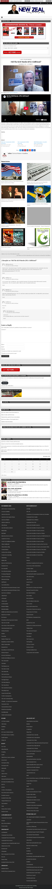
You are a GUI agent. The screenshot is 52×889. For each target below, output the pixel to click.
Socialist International (31, 859)
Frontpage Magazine (6, 574)
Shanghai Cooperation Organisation (34, 805)
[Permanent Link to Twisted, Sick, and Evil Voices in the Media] (4, 497)
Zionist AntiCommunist (6, 714)
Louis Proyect (29, 582)
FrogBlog (3, 751)
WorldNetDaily (4, 712)
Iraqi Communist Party (31, 761)
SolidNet (28, 861)
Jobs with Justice (30, 576)
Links (27, 786)
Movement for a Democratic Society (34, 587)
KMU (27, 775)
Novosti (3, 856)
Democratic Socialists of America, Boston (35, 530)
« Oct (2, 475)
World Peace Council (30, 875)
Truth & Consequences (6, 695)
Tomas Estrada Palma (6, 693)
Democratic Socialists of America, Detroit (35, 538)
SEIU (27, 620)
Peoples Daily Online (31, 794)
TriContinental (29, 864)
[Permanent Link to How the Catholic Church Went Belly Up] (4, 484)
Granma (3, 820)
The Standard (4, 803)
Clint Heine (3, 723)
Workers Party (4, 811)
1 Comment (16, 490)
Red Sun (28, 848)
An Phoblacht (4, 832)
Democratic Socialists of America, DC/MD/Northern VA (38, 535)
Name (3, 344)
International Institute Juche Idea (33, 759)
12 (32, 464)
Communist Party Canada (31, 517)
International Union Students (32, 834)
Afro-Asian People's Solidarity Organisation (35, 817)
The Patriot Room (5, 674)
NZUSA (3, 787)
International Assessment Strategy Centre (10, 590)
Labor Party (29, 579)
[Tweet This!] (20, 150)
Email (2, 346)
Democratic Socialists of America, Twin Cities (36, 549)
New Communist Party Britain (7, 854)
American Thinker (5, 519)
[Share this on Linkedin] (27, 150)
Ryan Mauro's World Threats (7, 649)
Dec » (5, 475)
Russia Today (4, 859)
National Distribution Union (7, 779)
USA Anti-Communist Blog (7, 698)
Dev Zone (3, 746)
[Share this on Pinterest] (25, 150)
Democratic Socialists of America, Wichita (35, 552)
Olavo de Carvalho (5, 622)
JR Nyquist (3, 598)
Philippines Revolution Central (33, 799)
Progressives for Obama (31, 611)
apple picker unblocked (6, 449)
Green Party (4, 760)
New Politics (29, 595)
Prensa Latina (4, 826)
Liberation (3, 776)
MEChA (28, 584)
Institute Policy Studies (31, 571)
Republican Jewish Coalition (7, 641)
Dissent (28, 560)
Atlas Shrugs (4, 525)
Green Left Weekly (30, 753)
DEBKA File (3, 560)
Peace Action (29, 603)
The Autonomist (4, 660)
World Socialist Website (31, 880)
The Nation (28, 636)
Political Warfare (5, 630)
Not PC (3, 729)
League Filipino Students (31, 780)
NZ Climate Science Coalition (7, 734)
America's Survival (5, 514)
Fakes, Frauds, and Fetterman (7, 414)
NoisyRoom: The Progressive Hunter (9, 620)
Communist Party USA (31, 522)
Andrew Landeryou (5, 522)
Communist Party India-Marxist (33, 745)
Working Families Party (31, 649)
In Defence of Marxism (31, 826)
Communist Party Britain (6, 835)
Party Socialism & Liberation (32, 601)
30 (12, 471)
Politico (3, 633)
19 (32, 466)
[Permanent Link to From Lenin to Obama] (13, 237)
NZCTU (3, 784)
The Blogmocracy (5, 666)
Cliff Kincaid (8, 264)
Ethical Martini (4, 749)
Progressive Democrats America (33, 609)
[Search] (50, 3)
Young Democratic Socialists (32, 652)
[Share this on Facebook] (23, 150)
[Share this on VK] (35, 150)
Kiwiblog (3, 726)
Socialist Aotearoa (5, 795)
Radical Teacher (29, 614)
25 (25, 469)
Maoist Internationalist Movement (33, 842)
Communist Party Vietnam (32, 748)
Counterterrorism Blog (6, 554)
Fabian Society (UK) (5, 845)
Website (3, 349)
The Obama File (4, 671)
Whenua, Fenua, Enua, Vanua (32, 810)
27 (40, 469)
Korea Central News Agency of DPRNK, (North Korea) (38, 778)
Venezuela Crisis (5, 704)
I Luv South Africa (5, 584)
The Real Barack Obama (6, 676)
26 (32, 469)
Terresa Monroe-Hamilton (20, 153)
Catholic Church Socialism (7, 421)
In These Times (29, 568)
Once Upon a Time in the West (8, 625)
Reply (3, 273)
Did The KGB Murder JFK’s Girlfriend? (26, 62)
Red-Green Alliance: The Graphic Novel (9, 419)
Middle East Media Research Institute (9, 611)
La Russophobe (4, 603)
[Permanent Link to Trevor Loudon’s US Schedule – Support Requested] (39, 216)
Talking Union (29, 628)
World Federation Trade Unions (33, 872)
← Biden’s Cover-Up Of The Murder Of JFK (10, 253)
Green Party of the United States (33, 565)
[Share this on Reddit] (30, 150)
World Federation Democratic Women (34, 867)
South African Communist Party (8, 871)
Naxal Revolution (30, 789)
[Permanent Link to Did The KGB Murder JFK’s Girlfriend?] (26, 78)
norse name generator (6, 446)
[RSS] (49, 3)
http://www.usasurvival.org (8, 270)
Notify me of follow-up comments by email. (11, 351)
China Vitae (28, 732)
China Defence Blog (5, 546)
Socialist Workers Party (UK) (7, 862)
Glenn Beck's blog (5, 579)
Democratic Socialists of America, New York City (37, 544)
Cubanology (4, 557)
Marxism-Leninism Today (32, 845)
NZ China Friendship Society (7, 781)
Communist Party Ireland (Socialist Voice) (10, 843)
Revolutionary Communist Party (33, 617)
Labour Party (4, 773)
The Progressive (30, 639)
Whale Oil (3, 740)
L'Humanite (3, 851)
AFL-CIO (28, 511)
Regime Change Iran (5, 639)
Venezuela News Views (6, 706)
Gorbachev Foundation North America (34, 563)
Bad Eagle (3, 533)
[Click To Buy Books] (24, 38)
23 (12, 469)
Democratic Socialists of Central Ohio (34, 554)
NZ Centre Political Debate (7, 732)
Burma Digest (29, 726)
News (22, 59)
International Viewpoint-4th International (35, 837)
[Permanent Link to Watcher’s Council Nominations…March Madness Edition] (39, 194)
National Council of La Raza (32, 590)
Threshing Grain (5, 690)
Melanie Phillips (5, 606)
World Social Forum (30, 878)
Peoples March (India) (31, 797)
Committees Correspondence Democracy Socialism (37, 514)
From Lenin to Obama (6, 247)
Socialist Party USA (30, 622)
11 (25, 464)
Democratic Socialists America (33, 525)
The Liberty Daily (5, 668)
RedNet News (29, 853)
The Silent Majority (5, 682)
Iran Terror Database (6, 592)
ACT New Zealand (5, 721)
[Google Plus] (46, 3)
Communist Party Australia (32, 734)
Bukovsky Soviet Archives (7, 535)
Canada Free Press (5, 538)
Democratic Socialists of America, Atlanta (35, 527)
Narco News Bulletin (5, 823)
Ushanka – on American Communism (9, 701)
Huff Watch (3, 582)
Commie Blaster (4, 549)
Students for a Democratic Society (33, 625)
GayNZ (2, 754)
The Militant (29, 633)
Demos (28, 557)
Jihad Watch (4, 595)
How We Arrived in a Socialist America (14, 443)
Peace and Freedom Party (32, 606)
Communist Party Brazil (6, 817)
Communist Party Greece (6, 840)
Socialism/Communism (27, 59)
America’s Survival (13, 92)
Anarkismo (28, 819)
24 (19, 469)
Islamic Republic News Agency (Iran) (34, 764)
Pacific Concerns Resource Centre (33, 791)
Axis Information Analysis (7, 527)
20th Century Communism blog (8, 508)
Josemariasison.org (30, 772)
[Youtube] (47, 3)
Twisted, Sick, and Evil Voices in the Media (10, 417)
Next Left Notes (29, 598)
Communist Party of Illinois (32, 519)
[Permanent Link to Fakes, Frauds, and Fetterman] (4, 490)
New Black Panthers (30, 592)
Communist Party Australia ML (33, 737)
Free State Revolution (6, 571)
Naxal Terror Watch (5, 614)
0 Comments (17, 483)
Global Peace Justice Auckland (8, 757)
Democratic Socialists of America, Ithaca (35, 541)
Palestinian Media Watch (6, 628)
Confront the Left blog (6, 552)
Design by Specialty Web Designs (26, 887)
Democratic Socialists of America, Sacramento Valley (37, 546)
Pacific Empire (4, 737)
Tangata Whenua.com (6, 800)
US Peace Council (30, 644)
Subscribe (5, 382)
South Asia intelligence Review (8, 657)
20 (40, 466)
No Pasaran (3, 617)
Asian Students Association (32, 721)
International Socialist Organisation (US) (35, 574)
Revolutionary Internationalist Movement (35, 856)
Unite (2, 806)
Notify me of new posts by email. (9, 353)
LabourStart (29, 840)
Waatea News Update (6, 808)
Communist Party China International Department (37, 742)
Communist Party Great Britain (8, 837)
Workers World (29, 647)
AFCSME (28, 508)
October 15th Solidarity (6, 789)
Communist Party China (31, 740)
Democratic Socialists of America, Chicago (35, 533)
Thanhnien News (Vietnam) (32, 807)
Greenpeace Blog (5, 762)
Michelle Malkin (4, 609)
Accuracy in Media (5, 511)
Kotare (3, 770)
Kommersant (4, 848)
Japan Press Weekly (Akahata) (33, 767)
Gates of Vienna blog (5, 576)
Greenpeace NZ (4, 765)
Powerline (3, 636)
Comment (3, 329)
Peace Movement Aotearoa (7, 792)
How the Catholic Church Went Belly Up (10, 412)
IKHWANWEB (29, 756)
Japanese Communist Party (32, 770)
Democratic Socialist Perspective (33, 751)
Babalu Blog (4, 530)
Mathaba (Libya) (4, 868)
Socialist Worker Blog (6, 798)
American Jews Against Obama (8, 517)
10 (19, 464)
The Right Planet (5, 679)
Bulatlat (28, 723)
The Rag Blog (29, 641)
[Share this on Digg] (32, 150)
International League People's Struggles (35, 832)
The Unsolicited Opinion (6, 687)
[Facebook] (44, 3)
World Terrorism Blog (6, 709)
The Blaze (3, 663)
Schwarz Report (5, 652)
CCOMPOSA (29, 729)
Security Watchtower (6, 655)
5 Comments (30, 64)
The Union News (5, 685)
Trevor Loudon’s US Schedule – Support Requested (38, 226)
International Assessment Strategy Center (10, 587)
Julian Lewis (4, 601)
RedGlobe (28, 850)
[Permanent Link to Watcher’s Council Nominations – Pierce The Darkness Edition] (13, 215)
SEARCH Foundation (30, 802)
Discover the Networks (6, 563)
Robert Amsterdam (5, 644)
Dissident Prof (4, 565)
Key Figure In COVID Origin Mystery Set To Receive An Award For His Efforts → (34, 255)
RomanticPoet (4, 647)
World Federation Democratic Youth (34, 869)
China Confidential (5, 544)
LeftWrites (28, 783)
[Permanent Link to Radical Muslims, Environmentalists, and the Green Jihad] (39, 237)
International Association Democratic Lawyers (36, 829)
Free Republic (4, 568)
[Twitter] (43, 3)
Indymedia (3, 768)
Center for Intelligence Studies (8, 541)
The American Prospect (31, 630)
